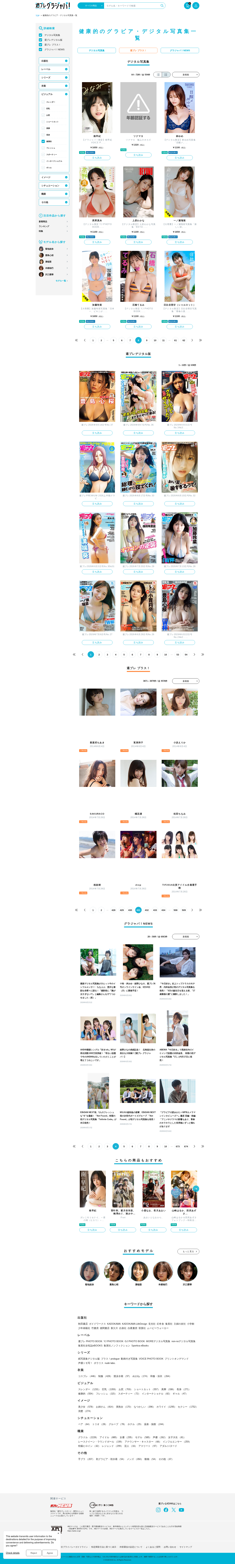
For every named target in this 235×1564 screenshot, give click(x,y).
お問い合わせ (170, 1547)
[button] (196, 1189)
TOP (37, 16)
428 (113, 910)
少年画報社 (84, 1328)
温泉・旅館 (154, 1424)
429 (122, 910)
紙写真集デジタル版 (89, 1358)
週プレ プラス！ (52, 44)
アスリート (148, 1446)
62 (184, 340)
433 (155, 910)
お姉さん (105, 1406)
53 (177, 654)
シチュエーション (50, 185)
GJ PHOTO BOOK (135, 1341)
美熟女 (124, 1406)
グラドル (88, 1437)
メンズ (135, 1459)
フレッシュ (50, 148)
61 (175, 340)
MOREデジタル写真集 (158, 1341)
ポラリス (98, 1363)
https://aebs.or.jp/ (74, 1531)
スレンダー (50, 102)
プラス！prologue (110, 1358)
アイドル (109, 1437)
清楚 (85, 1411)
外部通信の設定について (131, 1547)
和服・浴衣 (161, 1376)
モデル (143, 1437)
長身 (48, 135)
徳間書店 (105, 1328)
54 (186, 654)
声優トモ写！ (85, 1363)
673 (178, 1146)
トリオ (99, 1424)
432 (147, 910)
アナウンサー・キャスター (143, 1441)
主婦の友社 (180, 1323)
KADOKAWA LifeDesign (134, 1323)
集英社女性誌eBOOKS (90, 1345)
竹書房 (95, 1328)
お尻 (48, 115)
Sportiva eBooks (140, 1345)
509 (184, 910)
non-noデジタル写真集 (184, 1341)
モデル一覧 (61, 281)
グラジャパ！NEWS (54, 49)
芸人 (130, 1446)
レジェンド (112, 1446)
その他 (44, 202)
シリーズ (45, 77)
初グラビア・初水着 (110, 1459)
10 (155, 340)
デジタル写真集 (52, 35)
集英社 (168, 1323)
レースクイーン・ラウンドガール (100, 1441)
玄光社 (152, 1323)
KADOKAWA (114, 1323)
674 (186, 1146)
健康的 (49, 141)
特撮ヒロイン (89, 1446)
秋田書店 (83, 1323)
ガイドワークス (97, 1323)
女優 (127, 1437)
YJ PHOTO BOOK (113, 1341)
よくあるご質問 (153, 1547)
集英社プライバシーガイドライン (72, 1547)
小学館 (190, 1323)
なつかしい (144, 1406)
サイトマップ (186, 1547)
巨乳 (48, 109)
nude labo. (110, 1363)
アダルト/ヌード (168, 1446)
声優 (160, 1437)
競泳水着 (122, 1376)
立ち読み (97, 157)
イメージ (45, 177)
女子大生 (177, 1437)
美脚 (48, 128)
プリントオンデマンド (177, 1358)
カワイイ (166, 1406)
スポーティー (51, 154)
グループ (117, 1424)
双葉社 (142, 1328)
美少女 (86, 1406)
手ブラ (86, 1459)
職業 (43, 194)
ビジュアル (47, 94)
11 (163, 340)
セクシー (188, 1406)
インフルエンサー (177, 1441)
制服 (105, 1376)
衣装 (43, 86)
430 (130, 910)
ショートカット (52, 122)
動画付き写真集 (129, 1358)
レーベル (45, 69)
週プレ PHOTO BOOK (90, 1341)
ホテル (135, 1424)
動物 (151, 1459)
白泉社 (122, 1328)
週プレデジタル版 (53, 40)
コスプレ (87, 1376)
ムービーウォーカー (158, 1328)
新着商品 (43, 221)
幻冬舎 (160, 1323)
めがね (141, 1376)
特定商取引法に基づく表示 (103, 1547)
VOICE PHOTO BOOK (151, 1358)
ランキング (44, 226)
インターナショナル (54, 161)
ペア (84, 1424)
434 (163, 910)
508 (175, 910)
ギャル (49, 168)
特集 (41, 231)
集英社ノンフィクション (117, 1345)
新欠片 (114, 1328)
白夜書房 (132, 1328)
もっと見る (188, 1251)
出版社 (44, 61)
